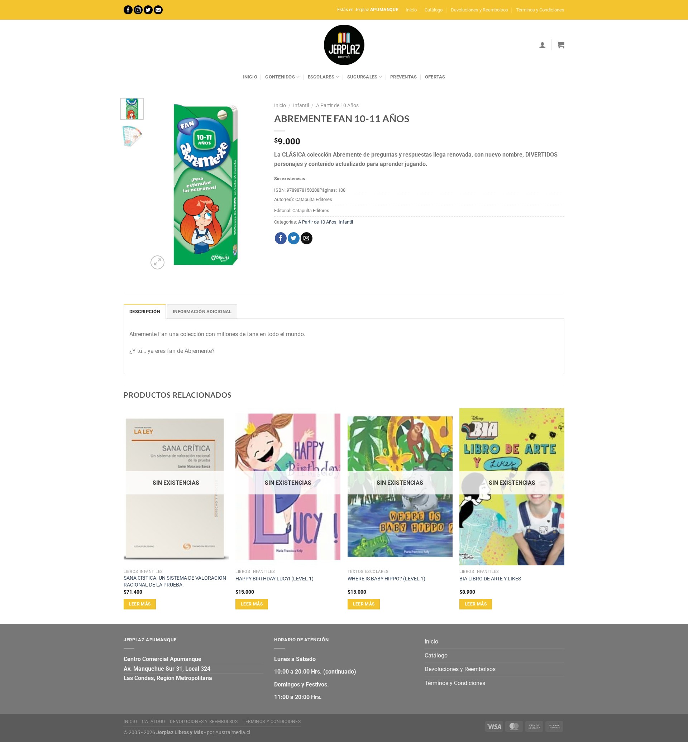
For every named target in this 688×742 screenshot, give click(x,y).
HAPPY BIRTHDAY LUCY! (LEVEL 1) (274, 579)
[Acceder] (542, 45)
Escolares (321, 77)
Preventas (403, 77)
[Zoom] (157, 262)
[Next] (252, 184)
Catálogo (434, 10)
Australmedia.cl (232, 732)
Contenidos (280, 77)
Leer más (140, 604)
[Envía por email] (306, 238)
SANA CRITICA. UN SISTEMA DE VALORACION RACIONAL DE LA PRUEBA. (175, 581)
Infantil (301, 105)
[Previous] (159, 184)
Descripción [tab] (144, 311)
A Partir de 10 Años (337, 105)
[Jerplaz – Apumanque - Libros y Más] (344, 45)
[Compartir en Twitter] (294, 238)
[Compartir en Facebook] (281, 238)
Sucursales (362, 77)
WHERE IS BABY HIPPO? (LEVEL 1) (386, 579)
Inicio (411, 10)
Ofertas (435, 77)
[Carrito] (560, 45)
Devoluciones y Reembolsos (479, 10)
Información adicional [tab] (202, 311)
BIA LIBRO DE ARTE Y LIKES (490, 579)
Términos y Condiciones (540, 10)
